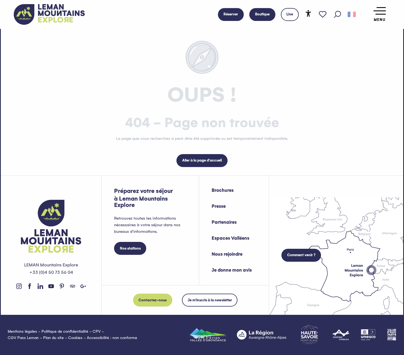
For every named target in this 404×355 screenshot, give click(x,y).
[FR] (352, 14)
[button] (337, 14)
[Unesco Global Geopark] (368, 334)
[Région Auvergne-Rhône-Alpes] (261, 335)
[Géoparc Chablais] (341, 334)
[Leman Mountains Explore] (49, 14)
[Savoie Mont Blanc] (309, 334)
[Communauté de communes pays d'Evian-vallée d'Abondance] (208, 334)
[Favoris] (322, 14)
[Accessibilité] (308, 13)
